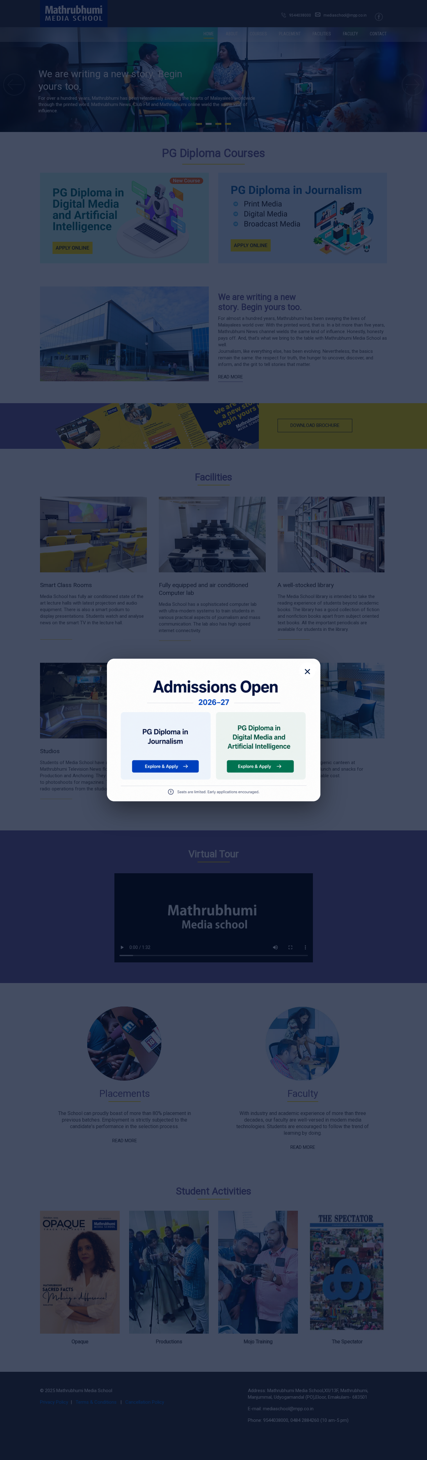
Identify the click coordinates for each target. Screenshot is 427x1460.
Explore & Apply (164, 765)
